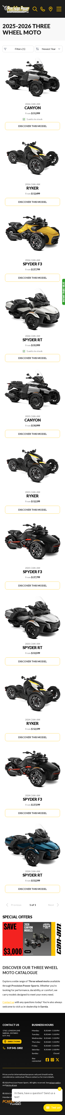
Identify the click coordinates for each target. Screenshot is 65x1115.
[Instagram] (52, 1060)
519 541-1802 (15, 1047)
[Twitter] (57, 1060)
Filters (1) (20, 48)
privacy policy (55, 1082)
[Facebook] (47, 1060)
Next (51, 904)
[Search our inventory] (35, 9)
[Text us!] (53, 1108)
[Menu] (58, 9)
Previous (16, 904)
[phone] (43, 9)
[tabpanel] (45, 1042)
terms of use (11, 1085)
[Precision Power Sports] (16, 9)
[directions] (51, 9)
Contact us (8, 1002)
